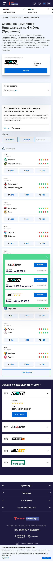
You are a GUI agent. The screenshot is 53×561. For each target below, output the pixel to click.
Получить (40, 265)
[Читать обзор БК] (14, 265)
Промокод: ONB (42, 270)
